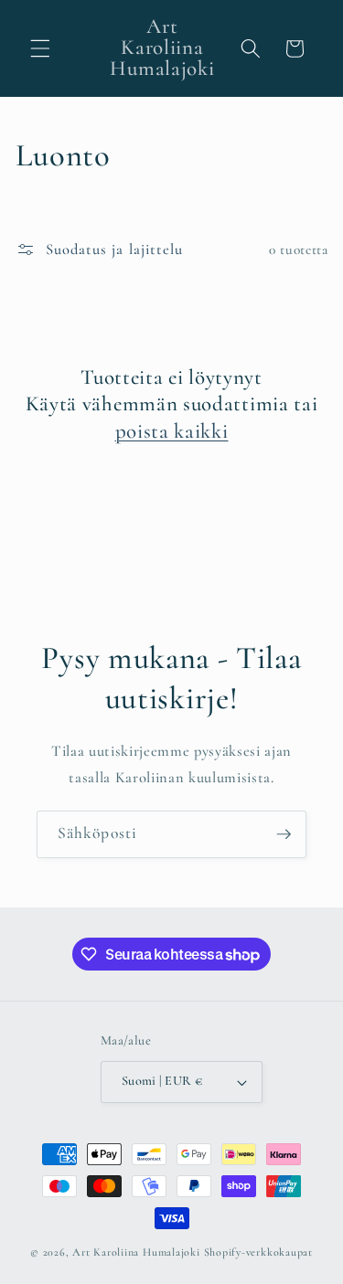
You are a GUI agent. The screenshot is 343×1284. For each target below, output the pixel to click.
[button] (40, 48)
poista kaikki (172, 431)
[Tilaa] (283, 834)
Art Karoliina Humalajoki (135, 1252)
